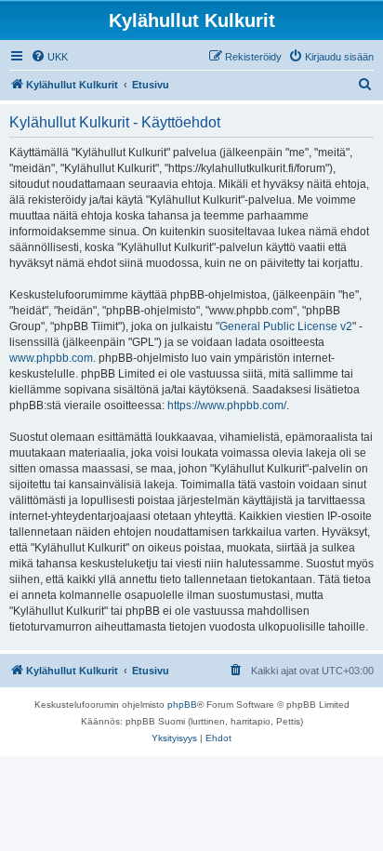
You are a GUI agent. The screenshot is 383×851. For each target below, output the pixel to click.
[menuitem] (49, 57)
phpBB (182, 704)
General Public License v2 (285, 326)
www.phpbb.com (51, 358)
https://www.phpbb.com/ (226, 405)
